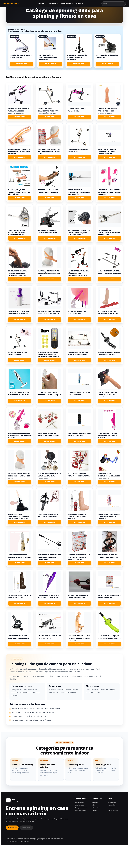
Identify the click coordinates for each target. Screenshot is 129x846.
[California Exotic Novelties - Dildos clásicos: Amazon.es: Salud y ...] (49, 135)
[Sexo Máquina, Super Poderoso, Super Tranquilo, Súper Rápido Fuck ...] (20, 176)
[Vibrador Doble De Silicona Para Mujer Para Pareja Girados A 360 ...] (49, 176)
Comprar (20, 117)
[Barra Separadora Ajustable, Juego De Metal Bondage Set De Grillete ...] (109, 257)
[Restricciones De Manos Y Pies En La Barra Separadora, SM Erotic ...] (79, 135)
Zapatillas (95, 802)
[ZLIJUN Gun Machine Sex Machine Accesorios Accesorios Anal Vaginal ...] (109, 95)
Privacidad (111, 805)
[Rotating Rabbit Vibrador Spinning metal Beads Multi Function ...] (109, 419)
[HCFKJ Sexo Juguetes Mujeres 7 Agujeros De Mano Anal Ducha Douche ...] (109, 338)
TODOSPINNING (11, 4)
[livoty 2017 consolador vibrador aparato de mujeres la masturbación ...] (49, 379)
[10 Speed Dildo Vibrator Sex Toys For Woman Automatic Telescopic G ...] (79, 298)
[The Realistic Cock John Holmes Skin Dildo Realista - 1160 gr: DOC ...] (109, 298)
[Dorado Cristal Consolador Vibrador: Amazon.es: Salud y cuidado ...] (20, 135)
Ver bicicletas (12, 828)
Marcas (78, 4)
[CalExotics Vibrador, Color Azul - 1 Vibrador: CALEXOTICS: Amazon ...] (79, 379)
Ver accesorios (26, 828)
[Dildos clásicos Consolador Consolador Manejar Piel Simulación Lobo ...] (79, 216)
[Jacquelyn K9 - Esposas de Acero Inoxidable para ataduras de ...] (79, 338)
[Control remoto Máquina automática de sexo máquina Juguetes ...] (20, 95)
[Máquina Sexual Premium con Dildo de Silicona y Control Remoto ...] (109, 541)
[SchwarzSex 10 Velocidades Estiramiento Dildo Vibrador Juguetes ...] (109, 176)
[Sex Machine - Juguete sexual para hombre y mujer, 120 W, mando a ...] (49, 622)
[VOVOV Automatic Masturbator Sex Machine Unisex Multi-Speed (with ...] (20, 500)
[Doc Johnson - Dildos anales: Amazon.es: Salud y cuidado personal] (79, 419)
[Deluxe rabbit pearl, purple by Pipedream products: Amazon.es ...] (109, 500)
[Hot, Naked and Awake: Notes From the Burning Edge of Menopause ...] (109, 582)
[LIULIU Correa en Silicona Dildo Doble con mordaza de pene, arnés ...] (49, 500)
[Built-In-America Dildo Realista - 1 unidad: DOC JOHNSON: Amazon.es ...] (79, 500)
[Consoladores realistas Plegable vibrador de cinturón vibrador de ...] (20, 257)
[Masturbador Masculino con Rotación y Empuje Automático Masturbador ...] (49, 338)
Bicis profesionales (81, 808)
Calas (93, 805)
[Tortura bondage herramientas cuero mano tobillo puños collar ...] (49, 95)
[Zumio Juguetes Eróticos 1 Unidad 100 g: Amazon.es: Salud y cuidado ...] (20, 298)
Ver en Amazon (21, 64)
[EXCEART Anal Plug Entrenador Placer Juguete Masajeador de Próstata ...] (109, 460)
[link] (21, 51)
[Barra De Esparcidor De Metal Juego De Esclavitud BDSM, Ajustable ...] (49, 419)
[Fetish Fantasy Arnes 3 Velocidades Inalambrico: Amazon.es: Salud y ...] (109, 135)
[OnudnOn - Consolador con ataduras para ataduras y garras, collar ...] (49, 298)
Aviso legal (112, 802)
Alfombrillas (96, 808)
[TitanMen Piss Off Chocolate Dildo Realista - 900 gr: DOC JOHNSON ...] (20, 582)
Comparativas (79, 802)
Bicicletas (41, 4)
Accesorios (53, 4)
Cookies (111, 808)
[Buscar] (123, 3)
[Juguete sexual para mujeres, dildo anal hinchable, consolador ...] (49, 541)
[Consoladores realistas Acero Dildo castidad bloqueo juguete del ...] (20, 216)
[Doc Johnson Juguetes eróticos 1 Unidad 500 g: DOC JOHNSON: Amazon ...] (49, 216)
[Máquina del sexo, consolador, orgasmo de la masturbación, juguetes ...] (79, 176)
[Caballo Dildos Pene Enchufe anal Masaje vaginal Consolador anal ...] (49, 460)
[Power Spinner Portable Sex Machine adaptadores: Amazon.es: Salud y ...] (79, 541)
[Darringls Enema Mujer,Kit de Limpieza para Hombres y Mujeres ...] (109, 622)
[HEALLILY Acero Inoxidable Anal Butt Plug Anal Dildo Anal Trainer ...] (20, 379)
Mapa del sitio (113, 811)
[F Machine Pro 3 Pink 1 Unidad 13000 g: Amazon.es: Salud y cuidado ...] (79, 95)
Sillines (94, 811)
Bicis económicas (80, 811)
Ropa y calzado (66, 4)
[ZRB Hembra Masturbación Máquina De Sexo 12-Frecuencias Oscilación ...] (79, 257)
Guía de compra (80, 805)
